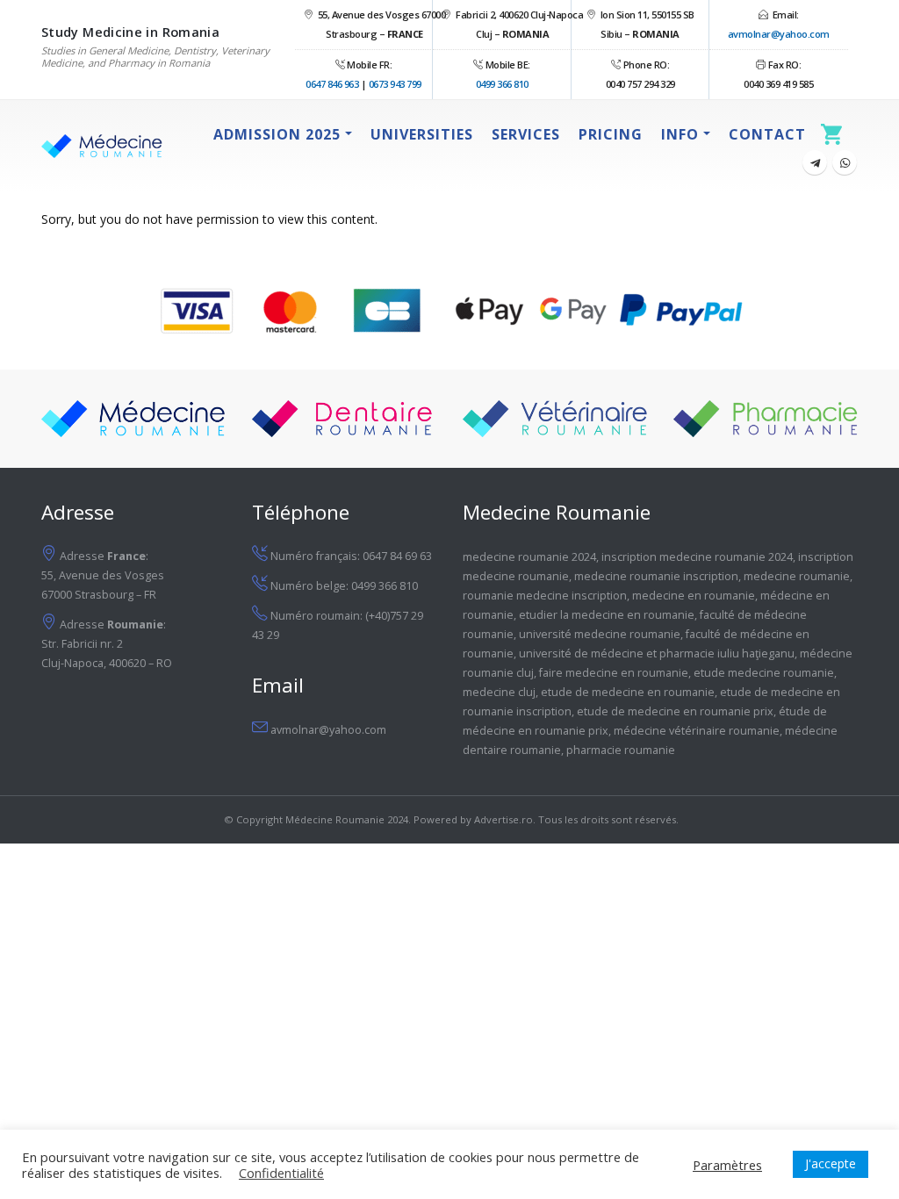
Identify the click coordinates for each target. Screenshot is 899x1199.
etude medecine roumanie (764, 672)
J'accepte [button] (830, 1163)
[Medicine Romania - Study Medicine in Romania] (101, 146)
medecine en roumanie (693, 595)
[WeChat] (844, 162)
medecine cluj (499, 692)
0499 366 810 (502, 83)
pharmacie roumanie (620, 750)
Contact (767, 134)
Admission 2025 (277, 134)
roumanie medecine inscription (545, 595)
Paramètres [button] (727, 1165)
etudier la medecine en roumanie (606, 614)
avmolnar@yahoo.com (779, 33)
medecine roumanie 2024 (529, 556)
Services (526, 134)
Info (680, 134)
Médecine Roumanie (335, 819)
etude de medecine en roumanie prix (675, 711)
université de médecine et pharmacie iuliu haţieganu (657, 653)
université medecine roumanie (599, 634)
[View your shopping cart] (836, 134)
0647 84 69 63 (397, 556)
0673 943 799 (395, 83)
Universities (421, 134)
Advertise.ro (503, 819)
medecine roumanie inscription (656, 576)
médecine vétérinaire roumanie (697, 730)
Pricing (611, 134)
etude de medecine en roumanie (628, 692)
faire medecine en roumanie (613, 672)
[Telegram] (814, 162)
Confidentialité (281, 1172)
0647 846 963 (332, 83)
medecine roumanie (797, 576)
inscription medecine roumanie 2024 (697, 556)
